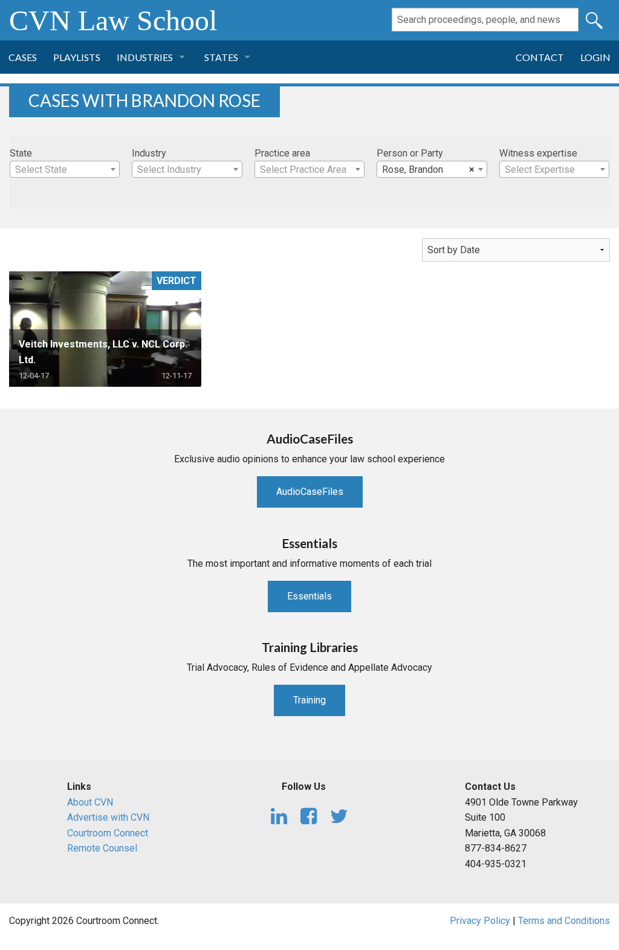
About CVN (90, 802)
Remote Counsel (102, 848)
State (21, 153)
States (221, 57)
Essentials (309, 596)
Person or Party (410, 153)
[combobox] (65, 169)
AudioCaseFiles (309, 491)
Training (309, 700)
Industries (145, 57)
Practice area (282, 153)
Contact (540, 57)
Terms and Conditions (564, 920)
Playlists (76, 57)
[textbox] (64, 169)
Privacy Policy (480, 920)
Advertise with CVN (108, 817)
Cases (22, 57)
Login (595, 57)
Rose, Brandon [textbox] (428, 169)
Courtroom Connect (107, 833)
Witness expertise (538, 153)
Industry (149, 153)
